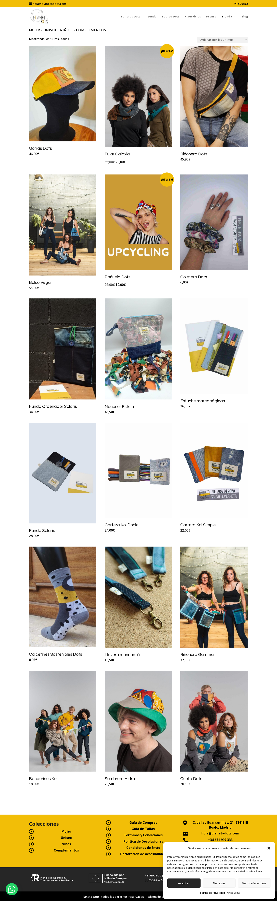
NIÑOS (66, 30)
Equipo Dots (170, 16)
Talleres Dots (130, 16)
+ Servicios (193, 16)
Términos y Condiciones (143, 835)
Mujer (66, 831)
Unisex (66, 837)
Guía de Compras (143, 822)
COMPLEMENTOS (91, 30)
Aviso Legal (233, 893)
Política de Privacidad (212, 893)
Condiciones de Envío (143, 847)
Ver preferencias (254, 883)
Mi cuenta (241, 3)
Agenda (151, 16)
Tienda (227, 16)
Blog (245, 16)
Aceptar (184, 883)
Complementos (66, 850)
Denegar (219, 883)
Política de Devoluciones (143, 841)
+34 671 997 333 (220, 839)
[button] (269, 848)
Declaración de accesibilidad (143, 854)
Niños (66, 844)
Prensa (211, 16)
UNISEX (50, 30)
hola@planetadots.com (220, 833)
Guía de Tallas (143, 829)
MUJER (34, 30)
